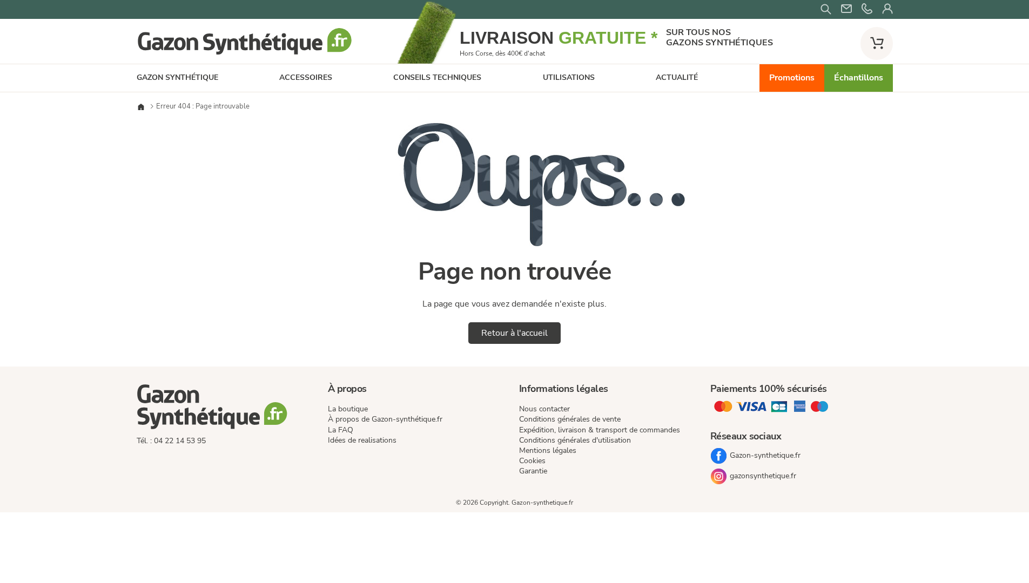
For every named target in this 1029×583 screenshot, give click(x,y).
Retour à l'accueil (514, 333)
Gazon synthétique (177, 77)
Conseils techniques (437, 77)
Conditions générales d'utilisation (575, 440)
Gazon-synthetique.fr (765, 455)
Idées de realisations (362, 440)
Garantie (533, 471)
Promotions (792, 78)
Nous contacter (544, 409)
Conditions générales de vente (570, 419)
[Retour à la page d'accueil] (245, 53)
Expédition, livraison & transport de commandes (599, 430)
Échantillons (858, 78)
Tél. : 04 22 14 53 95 (171, 441)
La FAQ (340, 430)
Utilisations (569, 77)
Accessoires (305, 77)
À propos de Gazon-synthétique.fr (385, 419)
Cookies (532, 461)
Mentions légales (547, 450)
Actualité (677, 77)
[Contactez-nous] (867, 9)
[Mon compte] (887, 9)
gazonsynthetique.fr (763, 476)
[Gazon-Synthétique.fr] (228, 409)
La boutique (348, 409)
